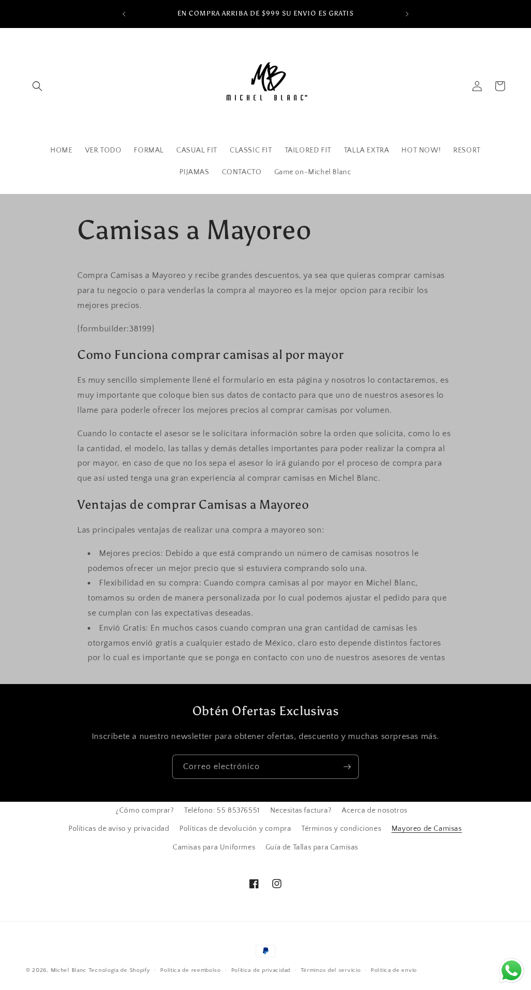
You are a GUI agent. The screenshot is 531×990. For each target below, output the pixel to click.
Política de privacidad (260, 970)
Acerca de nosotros (375, 810)
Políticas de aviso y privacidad (119, 829)
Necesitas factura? (301, 810)
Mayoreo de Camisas (427, 829)
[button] (37, 86)
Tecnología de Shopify (119, 970)
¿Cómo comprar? (145, 810)
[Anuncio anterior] (124, 14)
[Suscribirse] (347, 767)
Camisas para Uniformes (214, 847)
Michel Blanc (69, 970)
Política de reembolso (190, 970)
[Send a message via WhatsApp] (511, 970)
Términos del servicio (331, 970)
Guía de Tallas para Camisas (312, 847)
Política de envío (394, 970)
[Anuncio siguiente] (407, 14)
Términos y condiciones (341, 829)
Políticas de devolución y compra (235, 829)
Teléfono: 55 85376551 (222, 810)
